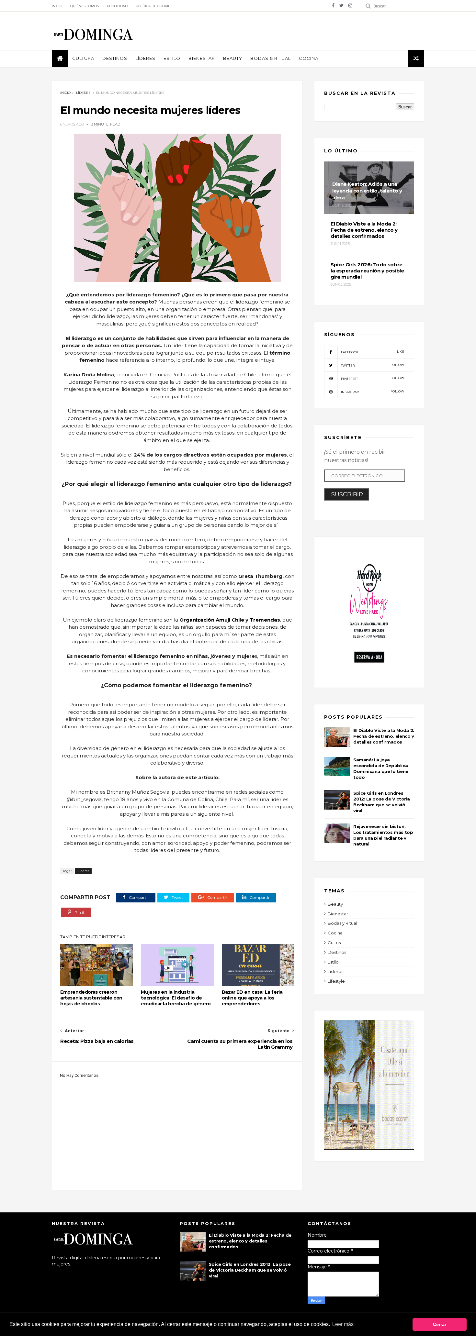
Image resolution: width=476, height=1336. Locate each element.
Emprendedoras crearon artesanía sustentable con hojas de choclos (91, 998)
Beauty (232, 58)
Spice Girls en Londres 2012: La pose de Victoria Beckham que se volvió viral (250, 1270)
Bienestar (201, 58)
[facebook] (333, 5)
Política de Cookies (154, 6)
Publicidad (117, 6)
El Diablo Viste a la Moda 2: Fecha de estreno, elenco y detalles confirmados (383, 736)
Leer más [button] (343, 1324)
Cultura (83, 58)
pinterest (372, 378)
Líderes (145, 58)
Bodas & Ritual (270, 58)
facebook (372, 352)
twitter (372, 365)
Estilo (172, 58)
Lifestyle (336, 981)
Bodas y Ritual (342, 923)
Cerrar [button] (439, 1324)
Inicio (57, 6)
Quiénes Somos (84, 6)
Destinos (114, 58)
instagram (372, 392)
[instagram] (350, 5)
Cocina (308, 58)
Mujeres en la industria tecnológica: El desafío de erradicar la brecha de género (175, 998)
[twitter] (341, 5)
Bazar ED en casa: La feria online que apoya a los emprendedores (252, 998)
